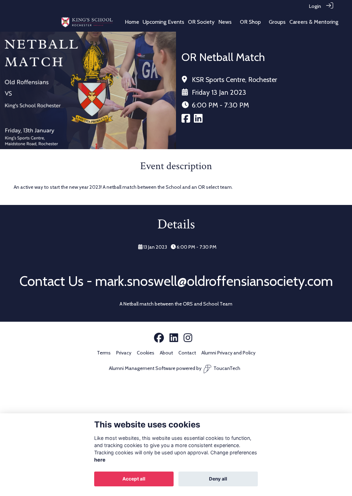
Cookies (145, 353)
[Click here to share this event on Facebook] (186, 120)
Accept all (133, 479)
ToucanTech (226, 368)
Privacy (123, 353)
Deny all (218, 479)
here (100, 460)
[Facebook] (159, 338)
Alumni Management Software (142, 368)
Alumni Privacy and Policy (228, 353)
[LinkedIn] (173, 338)
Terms (104, 353)
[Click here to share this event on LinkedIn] (198, 120)
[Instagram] (188, 338)
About (166, 353)
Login (315, 6)
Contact (187, 353)
